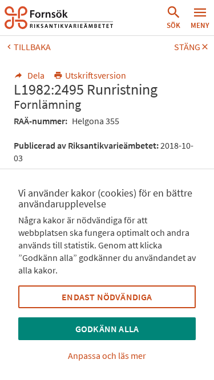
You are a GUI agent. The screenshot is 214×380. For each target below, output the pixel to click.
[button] (173, 18)
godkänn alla (107, 328)
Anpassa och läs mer (107, 355)
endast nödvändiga (107, 297)
